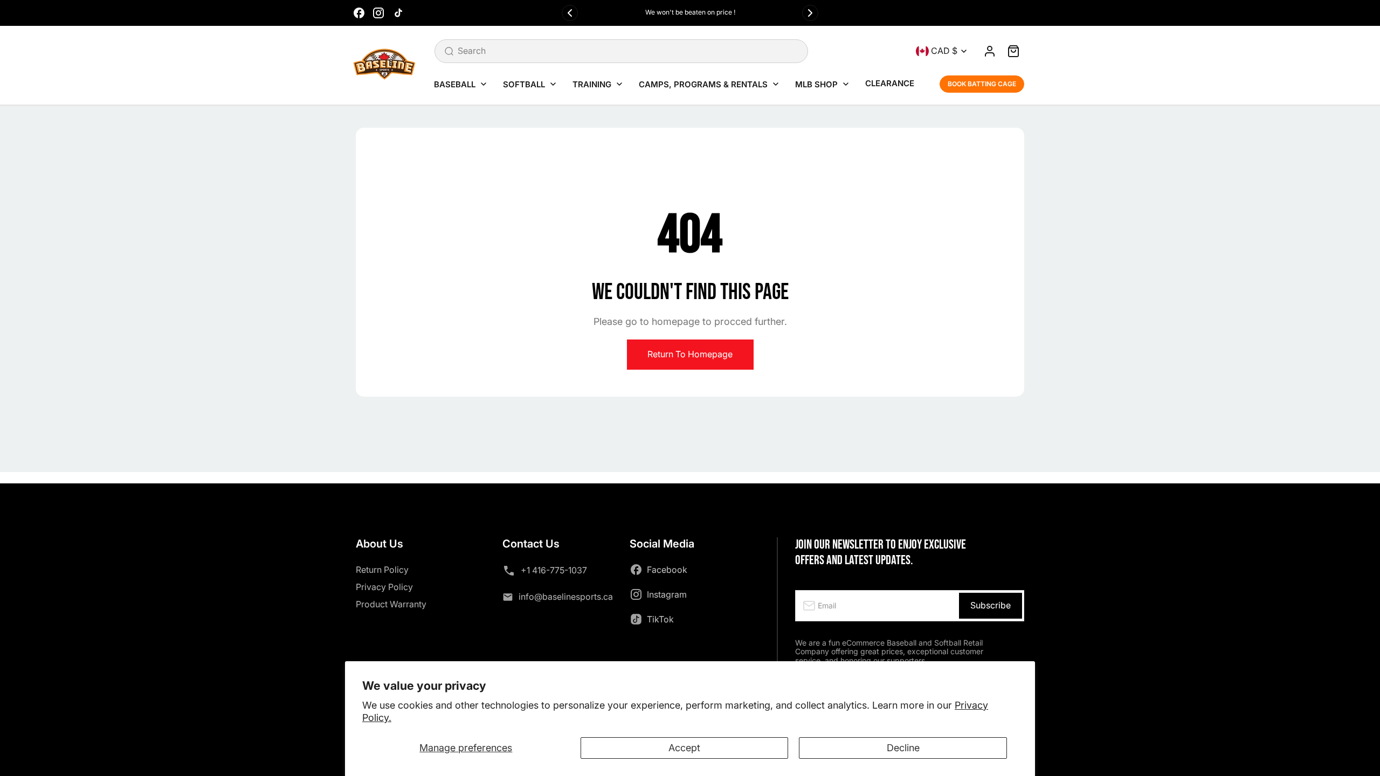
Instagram (667, 594)
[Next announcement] (810, 13)
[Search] (449, 51)
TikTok (660, 619)
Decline (903, 747)
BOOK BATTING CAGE (982, 84)
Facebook (667, 569)
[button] (1013, 51)
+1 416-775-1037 (554, 570)
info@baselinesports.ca (566, 596)
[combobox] (621, 51)
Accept (684, 747)
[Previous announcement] (570, 13)
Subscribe (990, 605)
